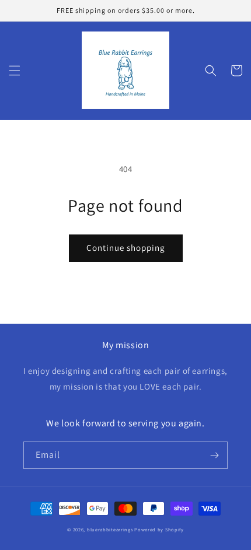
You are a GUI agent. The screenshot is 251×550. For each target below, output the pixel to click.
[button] (14, 70)
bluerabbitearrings (110, 529)
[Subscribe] (214, 455)
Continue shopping (125, 247)
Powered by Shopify (159, 529)
